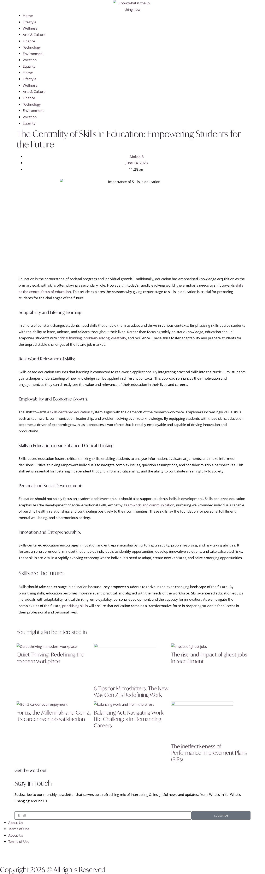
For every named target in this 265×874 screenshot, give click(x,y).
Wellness (30, 28)
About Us (15, 822)
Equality (29, 66)
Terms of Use (18, 828)
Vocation (30, 59)
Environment (33, 53)
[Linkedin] (39, 854)
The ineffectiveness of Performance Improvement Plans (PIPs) (209, 753)
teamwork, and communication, (149, 505)
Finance (29, 41)
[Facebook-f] (5, 854)
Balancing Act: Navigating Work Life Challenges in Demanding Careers (129, 719)
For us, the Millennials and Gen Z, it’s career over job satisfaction (54, 715)
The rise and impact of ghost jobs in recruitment (209, 657)
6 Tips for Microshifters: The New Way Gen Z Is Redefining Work (131, 691)
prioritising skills (75, 605)
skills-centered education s (71, 412)
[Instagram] (27, 854)
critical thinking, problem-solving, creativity (92, 338)
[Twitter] (16, 854)
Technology (32, 47)
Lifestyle (29, 22)
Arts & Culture (34, 34)
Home (28, 15)
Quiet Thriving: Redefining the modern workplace (50, 657)
